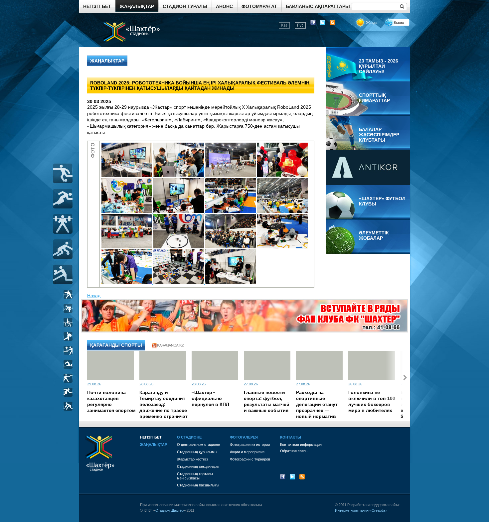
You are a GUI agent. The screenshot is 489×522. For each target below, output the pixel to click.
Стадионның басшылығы (198, 485)
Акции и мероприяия (247, 452)
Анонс (224, 6)
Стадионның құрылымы (197, 452)
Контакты (290, 437)
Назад (93, 295)
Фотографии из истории (250, 445)
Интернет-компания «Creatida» (361, 510)
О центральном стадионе (198, 445)
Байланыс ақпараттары (318, 6)
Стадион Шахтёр (169, 510)
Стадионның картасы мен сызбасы (195, 476)
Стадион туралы (185, 6)
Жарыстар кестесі (192, 459)
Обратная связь (293, 451)
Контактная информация (301, 445)
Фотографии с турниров (250, 459)
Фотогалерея (244, 437)
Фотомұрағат (259, 6)
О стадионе (189, 437)
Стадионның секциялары (198, 466)
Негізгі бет (97, 6)
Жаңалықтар (137, 6)
